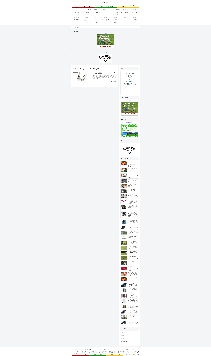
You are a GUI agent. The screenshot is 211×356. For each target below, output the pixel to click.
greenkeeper (129, 81)
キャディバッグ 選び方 (102, 349)
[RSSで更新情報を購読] (130, 91)
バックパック (127, 351)
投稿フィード (124, 335)
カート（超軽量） (126, 349)
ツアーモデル (109, 349)
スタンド (78, 351)
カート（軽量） (119, 349)
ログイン (123, 332)
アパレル (132, 351)
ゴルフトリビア (117, 352)
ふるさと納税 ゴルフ (104, 352)
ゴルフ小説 (128, 352)
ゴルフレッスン (84, 352)
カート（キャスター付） (135, 349)
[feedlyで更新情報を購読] (129, 91)
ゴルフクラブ (116, 351)
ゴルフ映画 (123, 352)
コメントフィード (125, 338)
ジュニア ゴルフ (104, 351)
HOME (75, 349)
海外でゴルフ (95, 349)
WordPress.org (124, 341)
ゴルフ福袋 (137, 351)
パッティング (97, 352)
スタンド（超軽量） (91, 351)
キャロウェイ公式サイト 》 (105, 52)
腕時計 (138, 352)
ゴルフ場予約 (89, 349)
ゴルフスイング (91, 352)
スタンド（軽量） (84, 351)
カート (114, 349)
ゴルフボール (111, 351)
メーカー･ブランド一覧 (82, 349)
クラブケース (98, 351)
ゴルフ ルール (133, 352)
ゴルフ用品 (122, 351)
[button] (139, 27)
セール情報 (111, 352)
